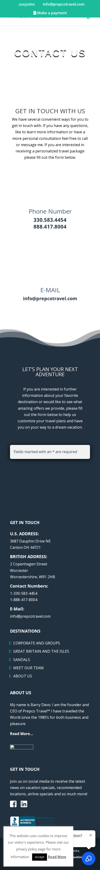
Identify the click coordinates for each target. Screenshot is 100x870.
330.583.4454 (50, 219)
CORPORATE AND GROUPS (36, 643)
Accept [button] (39, 857)
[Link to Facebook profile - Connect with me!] (13, 804)
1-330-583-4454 (23, 593)
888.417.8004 (50, 226)
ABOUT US (22, 676)
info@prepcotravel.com (50, 298)
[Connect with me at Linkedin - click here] (24, 805)
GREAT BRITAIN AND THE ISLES (41, 651)
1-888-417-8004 (23, 599)
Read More (57, 856)
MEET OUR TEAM (28, 667)
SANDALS (21, 659)
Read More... (21, 733)
